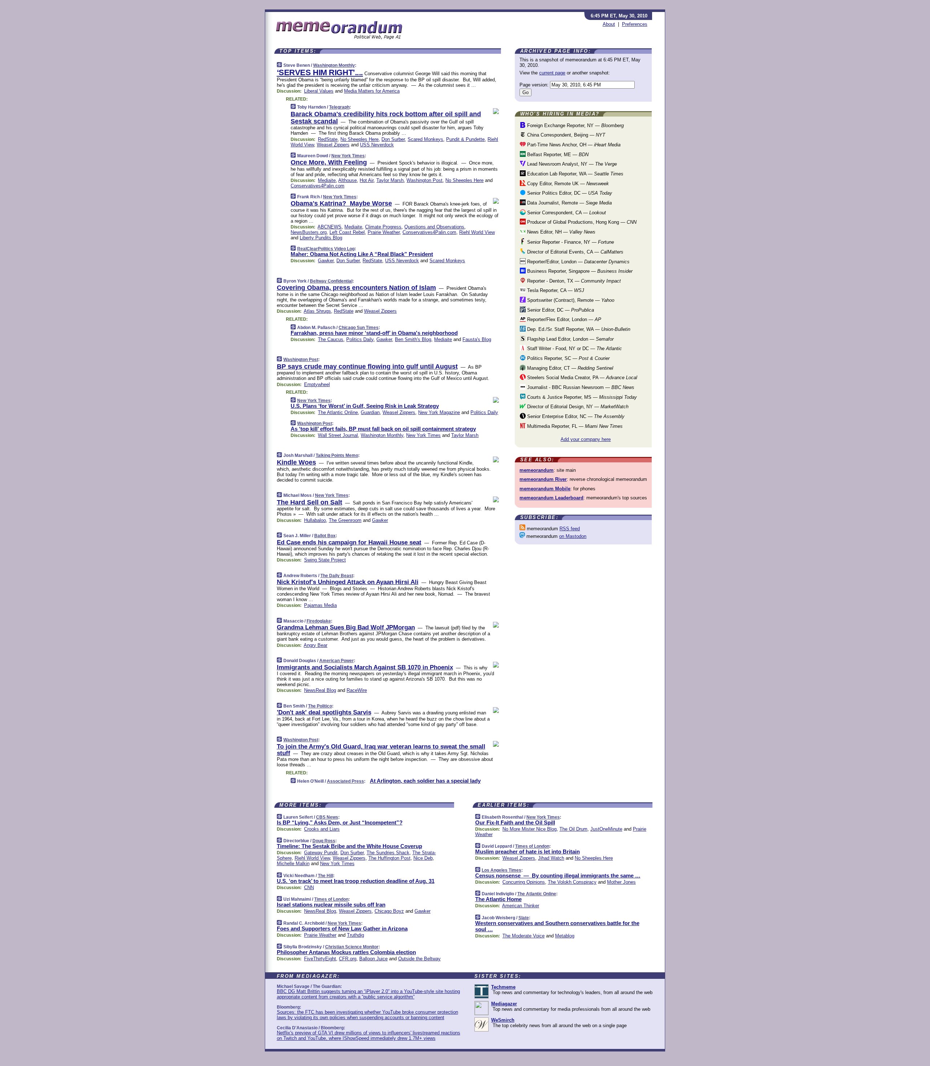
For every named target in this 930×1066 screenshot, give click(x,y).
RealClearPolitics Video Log (326, 249)
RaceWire (357, 690)
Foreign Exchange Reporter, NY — (575, 125)
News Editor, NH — (560, 232)
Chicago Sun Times (359, 327)
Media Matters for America (372, 91)
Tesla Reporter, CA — (555, 290)
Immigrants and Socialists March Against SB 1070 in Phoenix (365, 667)
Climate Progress (383, 227)
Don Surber (393, 139)
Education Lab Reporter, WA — (574, 174)
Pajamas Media (320, 605)
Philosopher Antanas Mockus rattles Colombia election (346, 952)
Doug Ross (323, 841)
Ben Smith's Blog (413, 339)
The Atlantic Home (498, 899)
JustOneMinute (606, 829)
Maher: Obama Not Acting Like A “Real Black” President (362, 254)
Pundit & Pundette (465, 139)
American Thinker (520, 905)
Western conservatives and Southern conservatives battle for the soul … (557, 926)
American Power (336, 660)
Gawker (325, 260)
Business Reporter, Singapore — (579, 271)
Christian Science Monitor (352, 947)
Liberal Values (318, 91)
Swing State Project (325, 560)
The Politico (320, 706)
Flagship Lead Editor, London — (570, 339)
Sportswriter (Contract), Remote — (570, 300)
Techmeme (503, 987)
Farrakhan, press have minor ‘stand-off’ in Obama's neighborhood (374, 333)
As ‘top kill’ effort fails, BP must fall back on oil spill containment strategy (383, 429)
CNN (309, 887)
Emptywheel (317, 384)
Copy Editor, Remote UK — (567, 183)
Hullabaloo (315, 520)
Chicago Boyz (389, 911)
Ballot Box (325, 536)
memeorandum (536, 470)
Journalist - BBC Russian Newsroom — (580, 387)
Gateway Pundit (320, 852)
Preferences (634, 24)
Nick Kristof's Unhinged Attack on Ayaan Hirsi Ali (347, 582)
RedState (327, 139)
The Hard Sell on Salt (309, 502)
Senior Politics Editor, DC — (569, 193)
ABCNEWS (329, 227)
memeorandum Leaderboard (551, 497)
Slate (523, 918)
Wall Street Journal (338, 435)
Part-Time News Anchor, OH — (573, 144)
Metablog (564, 936)
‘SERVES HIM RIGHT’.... (320, 72)
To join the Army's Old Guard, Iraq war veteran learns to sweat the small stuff (381, 750)
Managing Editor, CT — (569, 368)
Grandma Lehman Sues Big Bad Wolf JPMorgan (346, 627)
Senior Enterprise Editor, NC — (575, 416)
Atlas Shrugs (317, 311)
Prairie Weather (384, 232)
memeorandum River (543, 479)
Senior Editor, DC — (560, 310)
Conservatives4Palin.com (317, 186)
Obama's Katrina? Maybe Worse (341, 203)
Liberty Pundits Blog (321, 237)
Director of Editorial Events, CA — (574, 252)
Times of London (331, 899)
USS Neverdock (377, 144)
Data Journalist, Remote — (569, 203)
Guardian (370, 412)
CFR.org (347, 958)
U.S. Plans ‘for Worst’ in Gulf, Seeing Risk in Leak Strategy (365, 406)
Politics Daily (359, 339)
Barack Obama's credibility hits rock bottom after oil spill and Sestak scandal (386, 117)
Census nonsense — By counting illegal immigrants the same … (557, 875)
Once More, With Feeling (329, 162)
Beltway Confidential (331, 281)
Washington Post (424, 180)
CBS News (327, 817)
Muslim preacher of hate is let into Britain (527, 851)
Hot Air (366, 180)
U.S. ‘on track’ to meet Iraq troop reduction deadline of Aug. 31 (355, 881)
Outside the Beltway (419, 958)
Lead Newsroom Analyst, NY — (571, 164)
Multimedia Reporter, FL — (574, 426)
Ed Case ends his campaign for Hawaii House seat (349, 542)
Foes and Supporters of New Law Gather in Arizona (342, 928)
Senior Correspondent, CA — (566, 212)
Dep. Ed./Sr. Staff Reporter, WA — (578, 329)
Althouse (347, 180)
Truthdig (355, 935)
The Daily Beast (336, 575)
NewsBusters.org (309, 232)
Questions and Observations (434, 227)
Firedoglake (319, 621)
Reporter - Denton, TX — (573, 281)
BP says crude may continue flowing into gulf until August (367, 366)
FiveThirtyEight (320, 958)
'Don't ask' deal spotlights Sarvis (324, 712)
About (609, 24)
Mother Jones (621, 882)
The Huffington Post (389, 858)
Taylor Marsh (390, 180)
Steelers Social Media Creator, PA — (581, 377)
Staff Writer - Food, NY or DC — (574, 348)
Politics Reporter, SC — (568, 358)
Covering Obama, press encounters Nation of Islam (356, 287)
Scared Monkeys (425, 139)
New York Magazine (439, 412)
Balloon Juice (373, 958)
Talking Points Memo (337, 455)
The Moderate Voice (523, 936)
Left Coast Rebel (347, 232)
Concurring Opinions (523, 882)
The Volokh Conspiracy (572, 882)
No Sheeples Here (359, 139)
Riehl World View (477, 232)
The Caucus (330, 339)
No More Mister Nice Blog (529, 829)
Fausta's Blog (476, 339)
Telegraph (339, 107)
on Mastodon (572, 536)
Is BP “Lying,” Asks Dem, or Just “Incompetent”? (340, 822)
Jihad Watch (551, 858)
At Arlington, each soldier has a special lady (425, 781)
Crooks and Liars (322, 829)
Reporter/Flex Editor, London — (563, 319)
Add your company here (586, 439)
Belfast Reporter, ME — (557, 154)
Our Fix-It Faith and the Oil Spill (515, 822)
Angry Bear (315, 645)
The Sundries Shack (388, 852)
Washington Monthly (334, 65)
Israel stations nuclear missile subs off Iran (331, 904)
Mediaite (327, 180)
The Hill (325, 876)
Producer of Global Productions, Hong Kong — (581, 222)
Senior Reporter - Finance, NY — (570, 242)
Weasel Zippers (333, 144)
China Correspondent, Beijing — (565, 135)
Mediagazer (504, 1003)
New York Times (348, 156)
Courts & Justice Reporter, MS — (581, 397)
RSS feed (569, 528)
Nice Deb (423, 858)
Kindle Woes (296, 462)
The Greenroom (345, 520)
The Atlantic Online (338, 412)
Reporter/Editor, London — (578, 261)
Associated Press (345, 781)
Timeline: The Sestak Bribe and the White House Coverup (349, 846)
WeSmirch (502, 1020)
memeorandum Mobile (544, 488)
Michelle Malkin (293, 863)
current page (552, 73)
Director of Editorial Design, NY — (577, 406)
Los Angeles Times (501, 870)
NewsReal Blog (320, 690)
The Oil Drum (573, 829)
